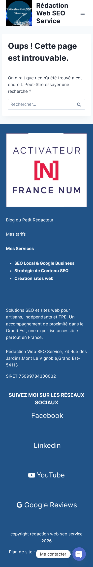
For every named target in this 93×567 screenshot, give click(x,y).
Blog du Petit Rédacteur (29, 219)
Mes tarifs (16, 234)
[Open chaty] (79, 554)
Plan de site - (23, 551)
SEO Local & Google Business (44, 263)
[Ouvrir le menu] (82, 13)
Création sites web (34, 278)
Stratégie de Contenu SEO (41, 270)
